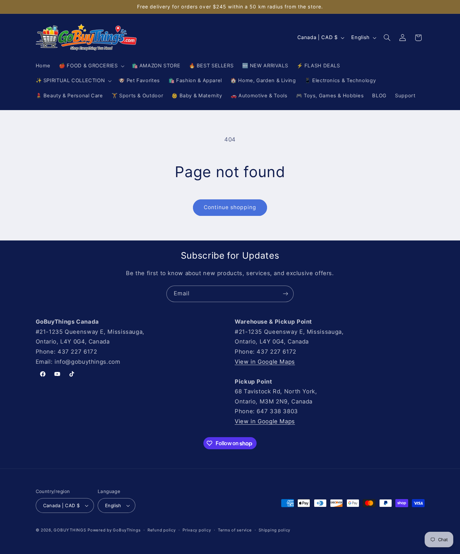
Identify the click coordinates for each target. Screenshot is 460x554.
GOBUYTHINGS (70, 530)
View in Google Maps (265, 361)
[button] (91, 66)
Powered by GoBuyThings (114, 530)
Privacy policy (197, 530)
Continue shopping (230, 207)
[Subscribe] (285, 294)
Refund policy (161, 530)
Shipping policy (274, 530)
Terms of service (235, 530)
